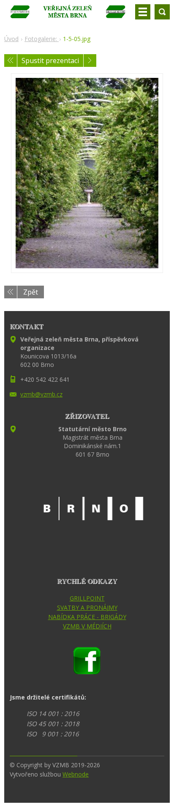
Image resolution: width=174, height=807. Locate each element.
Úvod (11, 39)
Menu (142, 11)
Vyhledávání (162, 11)
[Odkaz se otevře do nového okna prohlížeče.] (87, 173)
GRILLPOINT (87, 598)
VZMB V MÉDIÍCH (87, 626)
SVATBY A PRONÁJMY (87, 607)
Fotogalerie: (41, 39)
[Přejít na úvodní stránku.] (68, 15)
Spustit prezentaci (50, 60)
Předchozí (10, 60)
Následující (90, 60)
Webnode (76, 774)
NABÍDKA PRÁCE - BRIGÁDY (87, 617)
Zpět (30, 292)
